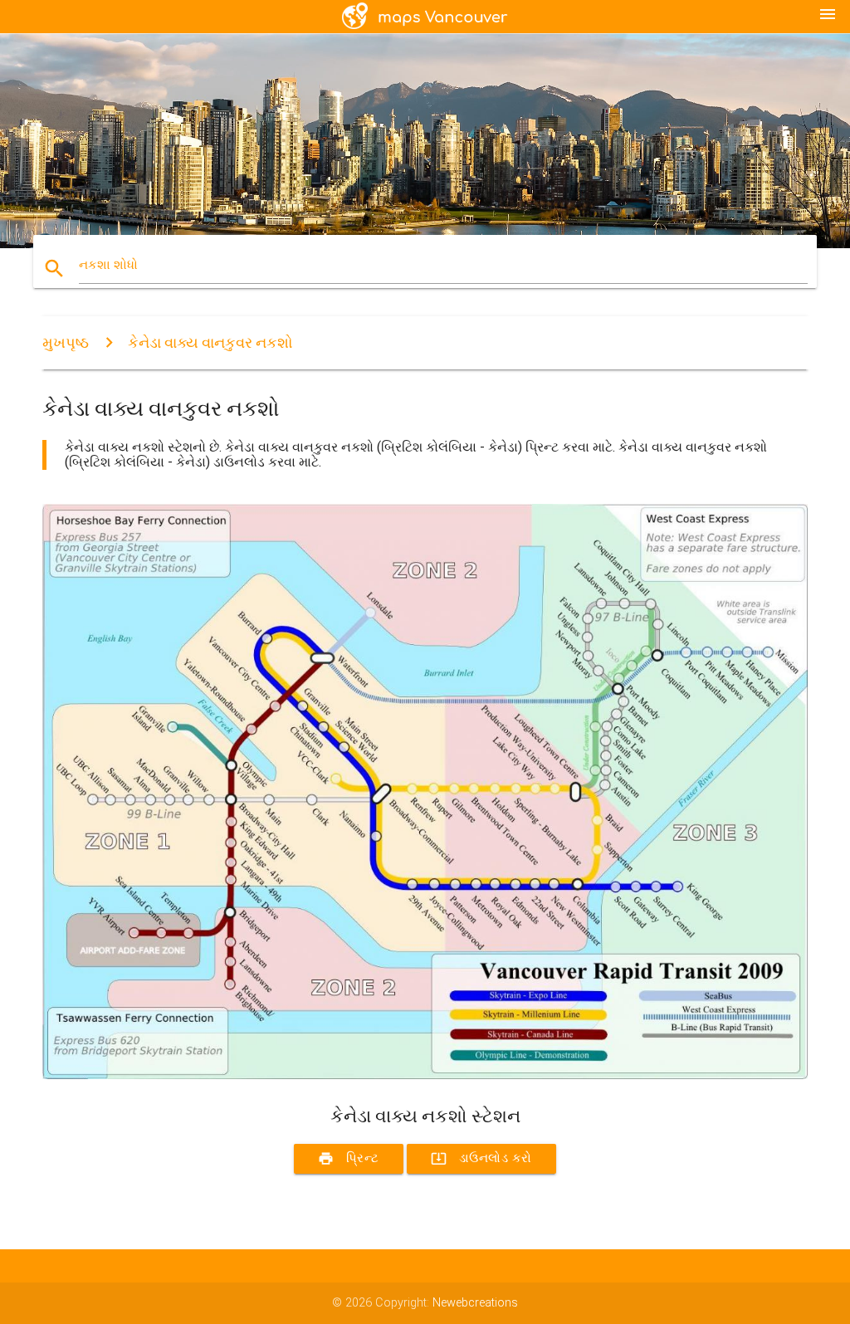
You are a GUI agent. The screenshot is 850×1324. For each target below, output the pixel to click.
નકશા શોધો (108, 265)
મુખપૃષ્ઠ (65, 342)
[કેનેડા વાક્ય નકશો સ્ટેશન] (425, 1075)
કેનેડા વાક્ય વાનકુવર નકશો (210, 342)
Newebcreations (475, 1303)
